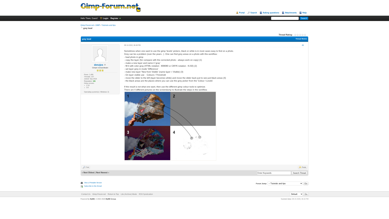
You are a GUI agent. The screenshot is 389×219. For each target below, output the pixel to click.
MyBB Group (111, 199)
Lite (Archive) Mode (129, 194)
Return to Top (113, 194)
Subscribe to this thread (93, 186)
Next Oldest (88, 172)
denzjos (98, 65)
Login (105, 18)
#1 (303, 45)
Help (304, 13)
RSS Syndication (146, 194)
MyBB (92, 199)
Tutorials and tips (109, 25)
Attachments (291, 13)
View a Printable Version (93, 183)
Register (114, 18)
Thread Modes (301, 39)
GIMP (97, 25)
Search (253, 13)
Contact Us (85, 194)
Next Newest (101, 172)
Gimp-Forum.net (87, 25)
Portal (242, 13)
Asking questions (271, 13)
